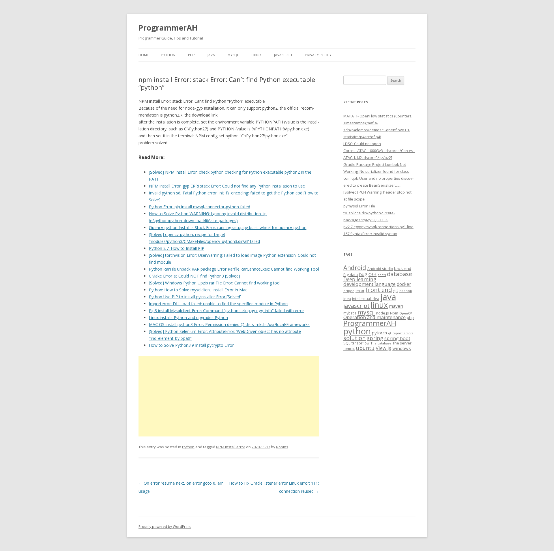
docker (404, 284)
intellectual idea (365, 298)
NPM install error (230, 446)
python (357, 331)
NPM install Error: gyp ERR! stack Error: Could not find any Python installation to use (227, 186)
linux (379, 304)
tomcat (349, 348)
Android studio (380, 268)
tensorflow (360, 343)
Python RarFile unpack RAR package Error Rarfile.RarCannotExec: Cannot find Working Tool (234, 269)
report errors (402, 333)
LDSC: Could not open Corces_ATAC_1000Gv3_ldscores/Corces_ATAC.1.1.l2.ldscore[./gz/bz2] (379, 150)
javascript (356, 305)
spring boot (397, 338)
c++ (372, 274)
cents (382, 275)
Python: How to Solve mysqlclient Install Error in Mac (198, 290)
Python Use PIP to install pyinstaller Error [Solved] (195, 296)
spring (375, 338)
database (399, 274)
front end (379, 290)
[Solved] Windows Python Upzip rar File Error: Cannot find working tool (214, 283)
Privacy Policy (318, 55)
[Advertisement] (228, 396)
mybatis (349, 313)
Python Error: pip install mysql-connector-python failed (199, 206)
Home (143, 55)
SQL (346, 343)
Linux (256, 55)
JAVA (211, 55)
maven (396, 306)
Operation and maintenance (374, 317)
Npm (394, 313)
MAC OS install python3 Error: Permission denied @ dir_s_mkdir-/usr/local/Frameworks (229, 324)
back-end (402, 268)
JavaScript (283, 55)
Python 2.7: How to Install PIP (176, 248)
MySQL (233, 55)
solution (354, 338)
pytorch (379, 333)
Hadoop (405, 290)
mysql (366, 312)
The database (380, 343)
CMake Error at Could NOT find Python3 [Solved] (194, 276)
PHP (191, 55)
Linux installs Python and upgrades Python (188, 317)
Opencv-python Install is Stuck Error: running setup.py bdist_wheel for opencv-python (227, 227)
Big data (350, 274)
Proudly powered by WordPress (164, 526)
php (410, 317)
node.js (382, 313)
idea (347, 298)
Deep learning (359, 279)
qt (389, 333)
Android (354, 268)
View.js (383, 348)
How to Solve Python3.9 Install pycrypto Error (191, 345)
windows (401, 348)
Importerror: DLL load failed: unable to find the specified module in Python (218, 303)
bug (363, 274)
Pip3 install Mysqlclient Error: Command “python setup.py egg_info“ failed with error (226, 310)
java (388, 297)
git (395, 290)
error (359, 290)
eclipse (348, 290)
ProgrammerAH (167, 28)
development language (369, 284)
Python (168, 55)
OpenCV (405, 313)
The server (401, 343)
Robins (282, 446)
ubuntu (365, 347)
